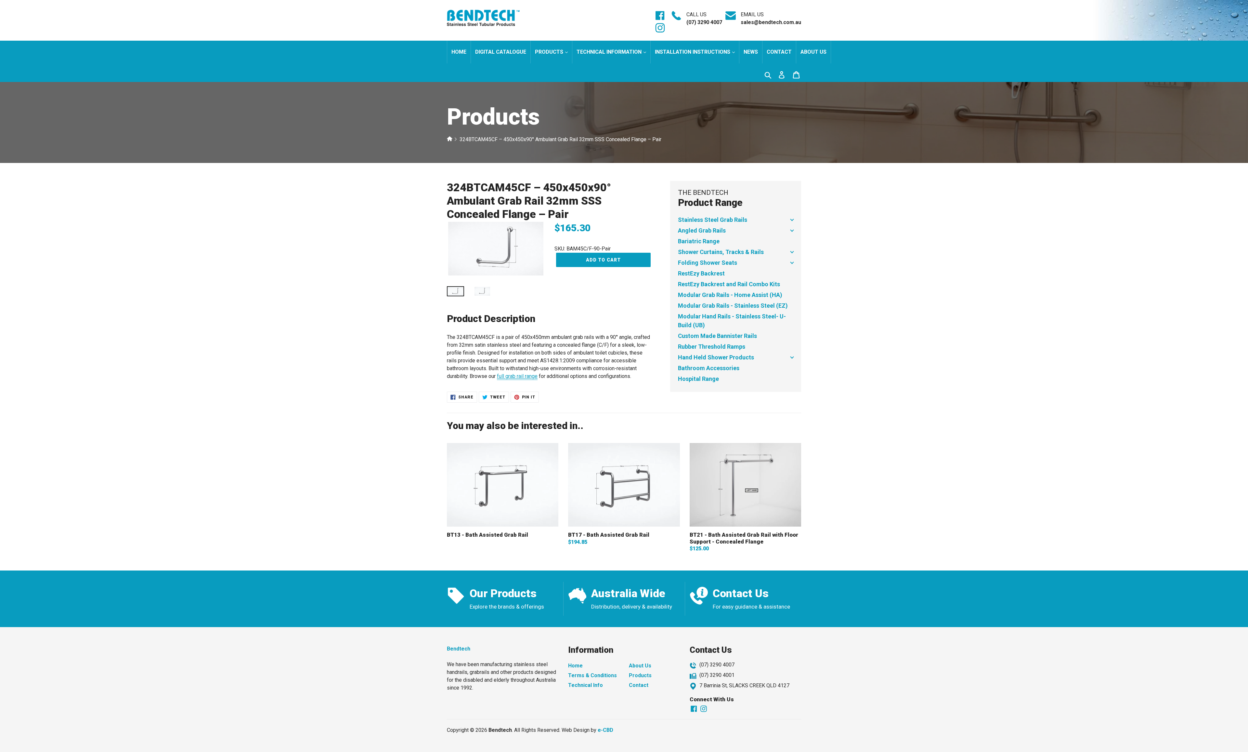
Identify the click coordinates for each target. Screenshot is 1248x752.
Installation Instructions (693, 52)
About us (813, 52)
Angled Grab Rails (702, 230)
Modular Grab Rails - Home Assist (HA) (730, 294)
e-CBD (605, 730)
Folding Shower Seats (707, 262)
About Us (640, 666)
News (751, 52)
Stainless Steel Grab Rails (712, 219)
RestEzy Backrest (701, 273)
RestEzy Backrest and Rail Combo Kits (729, 284)
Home (458, 52)
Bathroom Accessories (708, 368)
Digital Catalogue (500, 52)
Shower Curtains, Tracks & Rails (721, 251)
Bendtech (458, 649)
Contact (779, 52)
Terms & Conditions (592, 675)
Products (550, 52)
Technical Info (585, 685)
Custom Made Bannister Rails (717, 335)
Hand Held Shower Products (716, 357)
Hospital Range (698, 378)
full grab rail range (517, 376)
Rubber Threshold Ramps (711, 346)
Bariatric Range (699, 241)
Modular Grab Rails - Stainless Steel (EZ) (733, 305)
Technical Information (610, 52)
